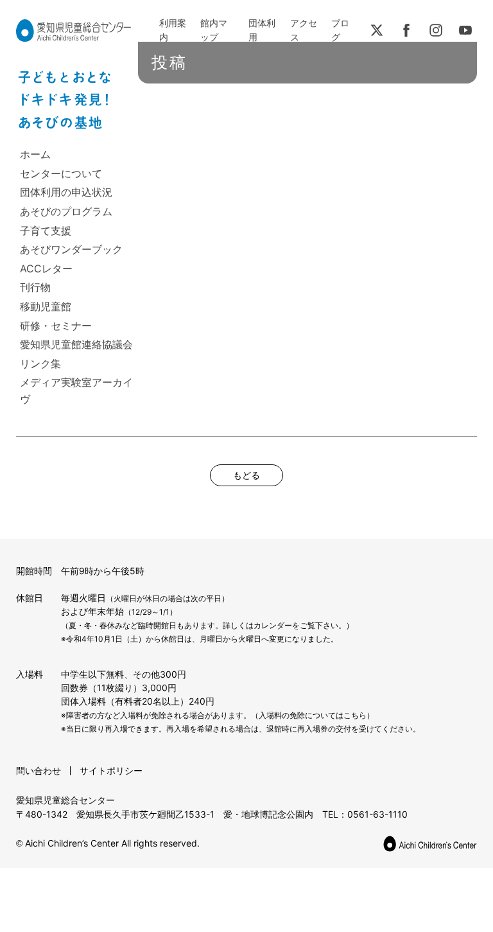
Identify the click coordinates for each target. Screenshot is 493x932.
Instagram (435, 30)
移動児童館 (45, 306)
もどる (246, 475)
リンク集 (40, 363)
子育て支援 (45, 230)
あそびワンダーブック (71, 249)
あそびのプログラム (66, 211)
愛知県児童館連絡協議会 (76, 344)
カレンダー (273, 625)
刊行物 (35, 287)
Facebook (406, 30)
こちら (355, 715)
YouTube (465, 30)
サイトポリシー (111, 770)
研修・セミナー (56, 325)
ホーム (35, 154)
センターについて (61, 173)
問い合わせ (38, 770)
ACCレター (46, 268)
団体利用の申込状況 (66, 192)
